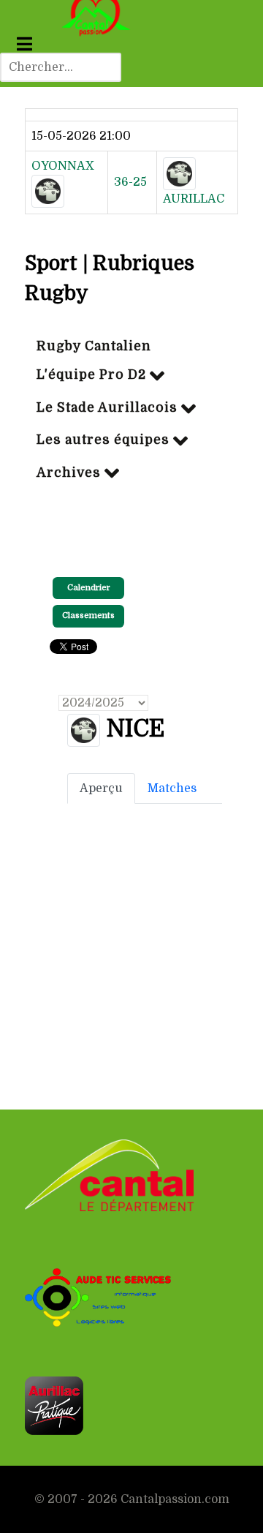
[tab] (101, 788)
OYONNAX (62, 166)
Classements (88, 615)
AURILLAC (193, 199)
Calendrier (88, 587)
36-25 (130, 182)
